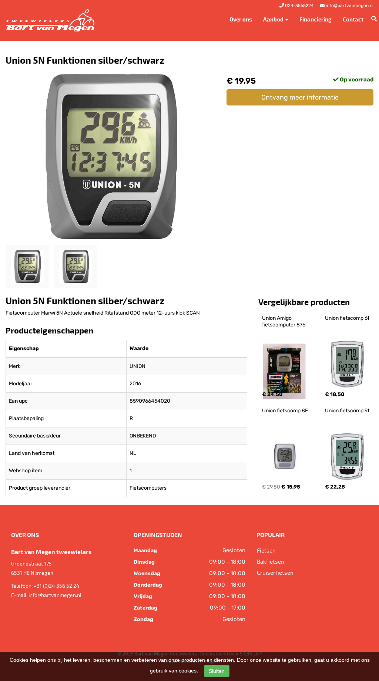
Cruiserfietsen (275, 572)
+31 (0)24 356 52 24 (57, 586)
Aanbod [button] (274, 19)
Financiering (315, 19)
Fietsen (266, 550)
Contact (353, 19)
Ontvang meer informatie (300, 97)
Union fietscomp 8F (285, 410)
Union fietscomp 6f (347, 318)
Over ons (240, 19)
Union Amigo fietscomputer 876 (283, 321)
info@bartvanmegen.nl (54, 595)
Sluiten (217, 671)
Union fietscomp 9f (347, 410)
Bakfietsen (270, 561)
